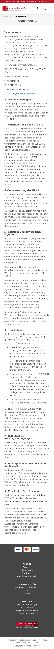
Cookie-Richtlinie (40, 640)
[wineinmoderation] (27, 627)
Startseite (6, 16)
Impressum (12, 640)
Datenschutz (25, 640)
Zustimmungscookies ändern (27, 642)
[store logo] (13, 10)
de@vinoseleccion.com (23, 94)
